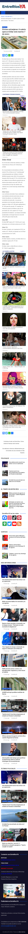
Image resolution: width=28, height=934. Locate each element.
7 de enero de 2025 (7, 51)
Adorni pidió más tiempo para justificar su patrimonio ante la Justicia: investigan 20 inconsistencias (13, 759)
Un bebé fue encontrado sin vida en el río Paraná (17, 480)
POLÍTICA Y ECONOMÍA (7, 597)
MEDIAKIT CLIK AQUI (7, 868)
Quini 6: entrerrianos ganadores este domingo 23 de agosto (17, 546)
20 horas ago (6, 740)
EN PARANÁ (5, 710)
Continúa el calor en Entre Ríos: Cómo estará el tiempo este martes (14, 442)
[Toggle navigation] (7, 12)
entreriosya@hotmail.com (8, 926)
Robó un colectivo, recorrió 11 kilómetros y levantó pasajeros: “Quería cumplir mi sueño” (14, 845)
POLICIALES (5, 576)
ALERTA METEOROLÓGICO (7, 732)
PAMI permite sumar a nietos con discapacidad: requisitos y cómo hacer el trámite (13, 670)
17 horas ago (6, 650)
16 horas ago (6, 583)
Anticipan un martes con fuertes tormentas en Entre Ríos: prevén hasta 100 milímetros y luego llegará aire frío (17, 505)
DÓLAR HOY (5, 27)
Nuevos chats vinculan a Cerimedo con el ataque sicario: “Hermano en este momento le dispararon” (13, 625)
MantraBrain (22, 932)
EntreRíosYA (17, 51)
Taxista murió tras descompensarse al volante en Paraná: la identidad (17, 472)
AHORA (4, 665)
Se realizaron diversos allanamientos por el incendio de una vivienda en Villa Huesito (13, 450)
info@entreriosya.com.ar (8, 860)
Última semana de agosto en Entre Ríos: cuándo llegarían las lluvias (17, 494)
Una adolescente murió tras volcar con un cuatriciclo (17, 462)
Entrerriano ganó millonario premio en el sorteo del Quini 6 (17, 537)
